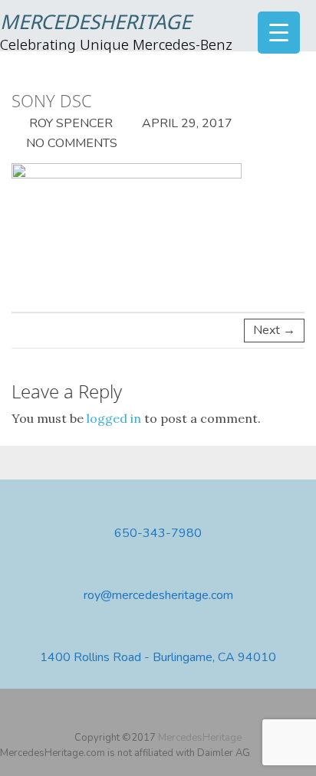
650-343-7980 (158, 534)
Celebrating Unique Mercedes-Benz (116, 46)
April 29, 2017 (185, 123)
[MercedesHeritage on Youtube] (160, 713)
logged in (114, 418)
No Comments (71, 143)
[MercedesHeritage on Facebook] (138, 713)
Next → (274, 330)
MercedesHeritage (95, 24)
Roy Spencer (69, 123)
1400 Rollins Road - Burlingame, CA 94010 (158, 658)
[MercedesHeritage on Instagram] (182, 713)
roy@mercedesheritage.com (158, 596)
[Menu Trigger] (279, 32)
